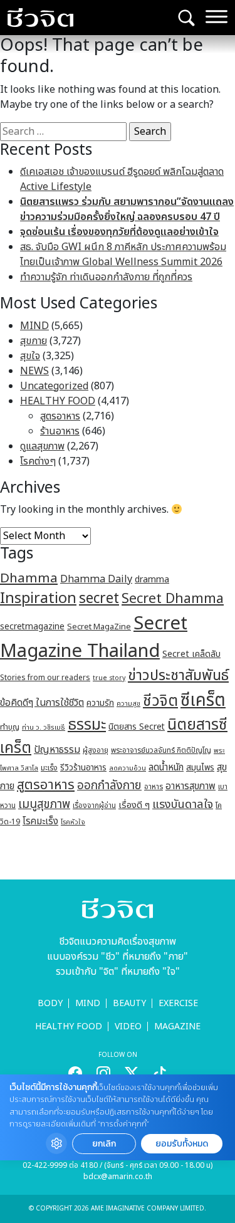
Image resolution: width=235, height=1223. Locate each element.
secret (99, 598)
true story (109, 678)
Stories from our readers (45, 677)
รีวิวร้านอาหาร (83, 767)
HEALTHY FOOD (57, 401)
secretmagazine (32, 626)
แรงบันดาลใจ (182, 804)
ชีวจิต (160, 701)
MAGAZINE (177, 1026)
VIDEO (128, 1026)
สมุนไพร (200, 768)
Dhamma (29, 578)
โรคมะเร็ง (40, 821)
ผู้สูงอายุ (95, 750)
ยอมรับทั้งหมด (181, 1143)
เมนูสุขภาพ (44, 804)
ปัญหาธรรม (57, 749)
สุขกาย (33, 341)
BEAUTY (129, 1003)
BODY (50, 1003)
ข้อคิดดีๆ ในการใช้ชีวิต (42, 702)
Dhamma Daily (96, 579)
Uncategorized (54, 386)
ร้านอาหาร (60, 431)
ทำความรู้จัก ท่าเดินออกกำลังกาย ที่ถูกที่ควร (106, 277)
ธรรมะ (87, 725)
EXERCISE (178, 1003)
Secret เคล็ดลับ (191, 654)
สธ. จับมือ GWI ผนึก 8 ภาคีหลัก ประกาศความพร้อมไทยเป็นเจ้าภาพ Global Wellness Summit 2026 (123, 254)
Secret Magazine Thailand (93, 637)
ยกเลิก (104, 1143)
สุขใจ (30, 356)
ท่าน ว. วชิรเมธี (43, 727)
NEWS (34, 371)
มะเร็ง (49, 768)
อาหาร (153, 786)
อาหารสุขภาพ (190, 786)
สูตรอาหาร (60, 416)
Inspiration (38, 598)
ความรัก (100, 703)
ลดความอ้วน (127, 768)
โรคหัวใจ (73, 822)
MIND (34, 325)
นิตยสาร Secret (136, 726)
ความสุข (128, 703)
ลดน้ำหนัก (166, 767)
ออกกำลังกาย (109, 785)
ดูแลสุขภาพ (42, 446)
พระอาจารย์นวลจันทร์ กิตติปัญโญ (161, 750)
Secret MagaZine (99, 627)
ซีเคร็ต (203, 700)
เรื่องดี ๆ (134, 805)
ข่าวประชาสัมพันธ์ (178, 675)
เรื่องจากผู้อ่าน (94, 805)
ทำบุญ (9, 727)
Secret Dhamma (173, 599)
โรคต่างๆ (38, 461)
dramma (152, 579)
